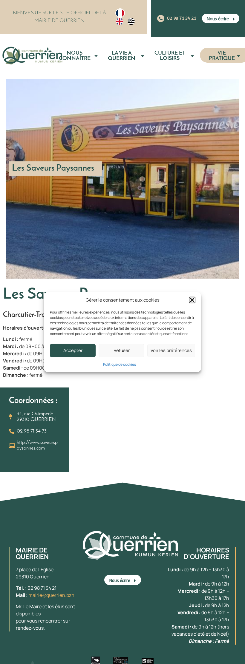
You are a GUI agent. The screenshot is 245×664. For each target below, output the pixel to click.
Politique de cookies (119, 364)
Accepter (72, 350)
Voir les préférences (171, 350)
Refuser (122, 350)
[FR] (120, 13)
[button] (192, 300)
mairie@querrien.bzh (51, 595)
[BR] (131, 21)
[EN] (119, 21)
